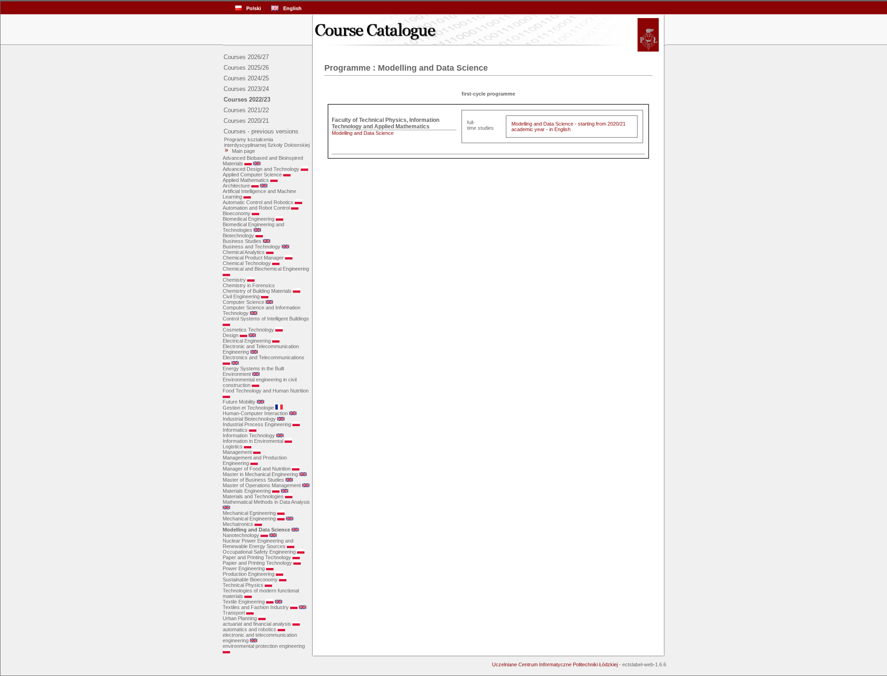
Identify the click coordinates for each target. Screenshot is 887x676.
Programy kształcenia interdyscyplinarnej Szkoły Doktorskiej (266, 142)
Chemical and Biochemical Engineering (266, 269)
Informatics (235, 430)
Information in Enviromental (253, 441)
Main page (243, 151)
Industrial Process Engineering (257, 424)
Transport (234, 613)
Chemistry (234, 280)
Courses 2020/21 (246, 120)
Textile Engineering (244, 601)
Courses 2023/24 (246, 88)
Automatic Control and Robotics (258, 202)
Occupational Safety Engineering (259, 552)
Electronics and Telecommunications (263, 357)
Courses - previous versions (261, 131)
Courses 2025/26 (246, 67)
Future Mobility (239, 401)
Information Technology (249, 435)
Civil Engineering (241, 296)
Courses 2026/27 (246, 57)
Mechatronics (238, 524)
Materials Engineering (247, 491)
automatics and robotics (249, 629)
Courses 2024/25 (246, 78)
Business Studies (242, 241)
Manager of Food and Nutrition (257, 468)
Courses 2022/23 (247, 99)
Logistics (233, 446)
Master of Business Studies (253, 480)
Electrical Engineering (247, 341)
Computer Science (243, 302)
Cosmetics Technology (248, 329)
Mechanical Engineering (249, 518)
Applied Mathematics (246, 180)
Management (237, 452)
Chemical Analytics (244, 252)
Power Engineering (244, 568)
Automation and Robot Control (256, 208)
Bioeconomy (236, 213)
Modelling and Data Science (256, 529)
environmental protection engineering (264, 646)
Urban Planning (240, 618)
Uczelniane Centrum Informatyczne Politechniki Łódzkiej (555, 664)
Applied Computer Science (252, 174)
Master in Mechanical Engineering (260, 474)
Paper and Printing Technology (257, 557)
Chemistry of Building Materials (257, 291)
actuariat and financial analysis (257, 624)
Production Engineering (248, 574)
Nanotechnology (241, 535)
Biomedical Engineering (248, 219)
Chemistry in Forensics (249, 285)
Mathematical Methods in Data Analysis (266, 502)
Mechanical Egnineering (249, 513)
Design (230, 335)
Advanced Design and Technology (261, 169)
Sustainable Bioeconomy (250, 579)
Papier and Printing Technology (257, 563)
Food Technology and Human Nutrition (266, 390)
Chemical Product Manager (253, 257)
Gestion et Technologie (248, 407)
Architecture (236, 185)
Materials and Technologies (253, 496)
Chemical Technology (247, 263)
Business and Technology (251, 246)
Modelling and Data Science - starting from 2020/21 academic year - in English (568, 126)
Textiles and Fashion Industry (256, 607)
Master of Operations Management (262, 485)
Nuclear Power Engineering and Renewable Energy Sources (258, 543)
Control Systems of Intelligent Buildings (266, 318)
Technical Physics (243, 585)
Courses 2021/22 (246, 110)
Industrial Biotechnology (249, 419)
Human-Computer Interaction (255, 413)
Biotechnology (238, 235)
